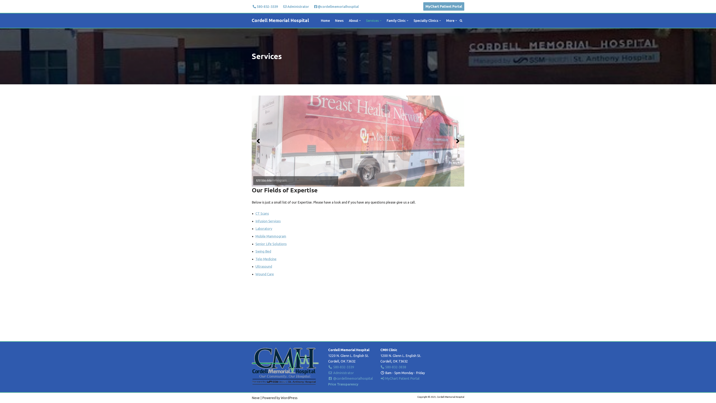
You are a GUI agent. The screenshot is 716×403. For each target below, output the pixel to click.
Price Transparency (343, 384)
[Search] (461, 20)
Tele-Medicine (266, 259)
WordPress (289, 398)
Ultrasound (263, 266)
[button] (360, 20)
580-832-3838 (395, 367)
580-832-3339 (267, 6)
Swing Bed (263, 251)
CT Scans (262, 213)
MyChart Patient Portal (443, 6)
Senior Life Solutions (271, 244)
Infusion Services (268, 221)
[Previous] (258, 141)
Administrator (298, 6)
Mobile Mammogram (270, 236)
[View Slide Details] (358, 141)
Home (325, 20)
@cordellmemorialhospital (338, 6)
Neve (256, 398)
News (339, 20)
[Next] (457, 141)
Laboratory (263, 228)
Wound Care (264, 274)
